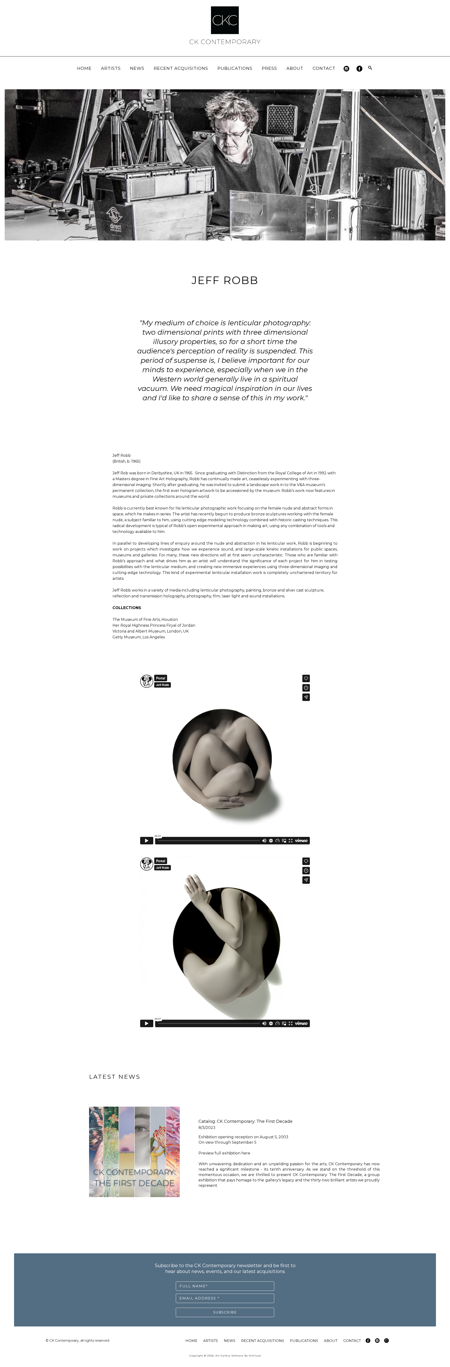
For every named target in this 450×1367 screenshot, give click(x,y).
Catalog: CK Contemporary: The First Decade (245, 1121)
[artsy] (386, 1340)
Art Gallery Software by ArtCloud (238, 1355)
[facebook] (359, 69)
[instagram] (346, 69)
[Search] (370, 68)
